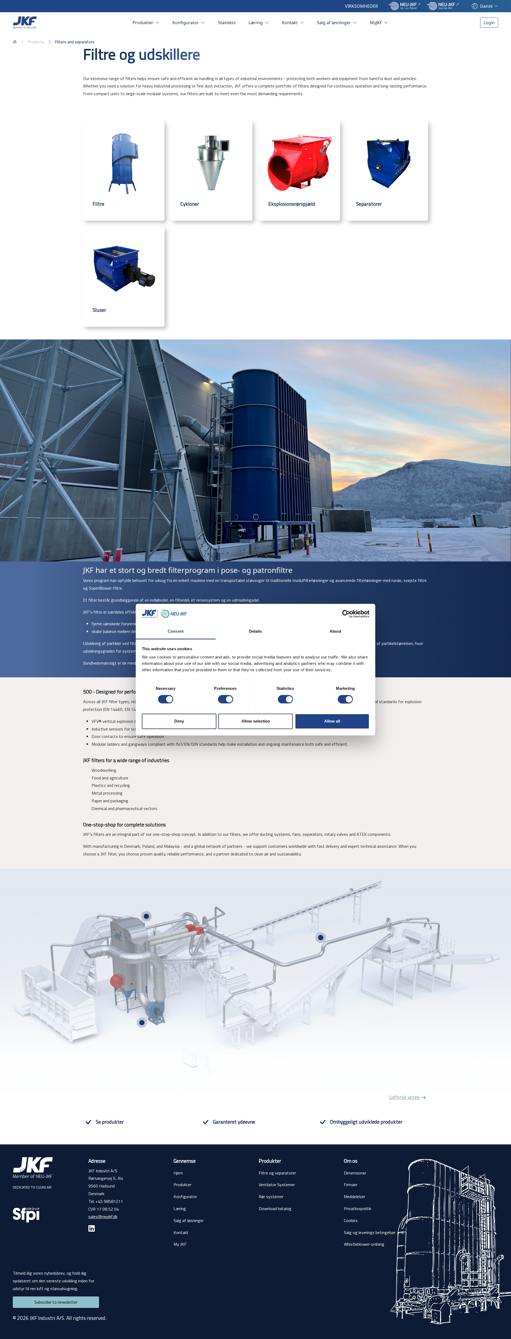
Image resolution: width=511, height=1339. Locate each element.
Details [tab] (255, 631)
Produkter (143, 23)
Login (489, 23)
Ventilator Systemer (277, 1184)
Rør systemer (271, 1196)
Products (36, 42)
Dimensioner (355, 1173)
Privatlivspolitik (357, 1208)
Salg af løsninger (334, 23)
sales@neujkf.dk (102, 1216)
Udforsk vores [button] (404, 1097)
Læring (256, 23)
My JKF (180, 1244)
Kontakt (290, 23)
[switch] (225, 699)
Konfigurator (186, 23)
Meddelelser (354, 1196)
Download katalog (275, 1208)
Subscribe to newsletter (55, 1302)
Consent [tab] (176, 631)
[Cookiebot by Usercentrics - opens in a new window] (346, 614)
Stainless (227, 23)
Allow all (332, 721)
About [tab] (335, 631)
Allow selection (255, 721)
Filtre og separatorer (277, 1173)
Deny (179, 721)
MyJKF (376, 23)
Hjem (178, 1173)
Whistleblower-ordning (364, 1244)
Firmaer (350, 1184)
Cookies (351, 1220)
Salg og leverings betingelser (369, 1232)
